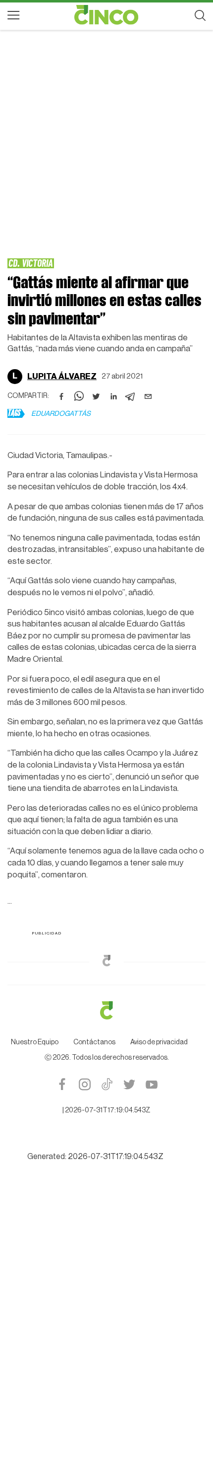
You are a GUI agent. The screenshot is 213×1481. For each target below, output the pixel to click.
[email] (148, 396)
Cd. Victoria (30, 263)
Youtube (151, 1210)
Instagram (84, 1210)
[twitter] (96, 396)
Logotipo (106, 15)
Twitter (129, 1210)
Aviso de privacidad (159, 1168)
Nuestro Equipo (34, 1168)
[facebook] (61, 396)
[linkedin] (113, 396)
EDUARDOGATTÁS (61, 413)
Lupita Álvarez (62, 376)
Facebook (62, 1210)
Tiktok (107, 1210)
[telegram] (130, 396)
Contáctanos (94, 1168)
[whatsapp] (78, 396)
